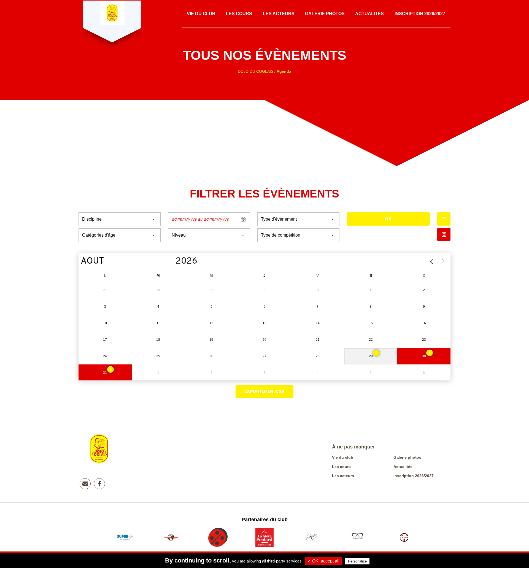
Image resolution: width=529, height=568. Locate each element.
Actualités (369, 13)
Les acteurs (279, 13)
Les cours (239, 13)
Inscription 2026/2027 (420, 13)
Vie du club (342, 457)
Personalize (357, 561)
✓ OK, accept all (323, 561)
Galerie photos (325, 13)
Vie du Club (201, 13)
